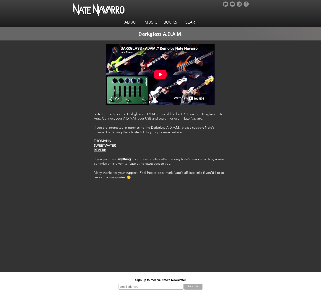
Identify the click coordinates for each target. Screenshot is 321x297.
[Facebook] (246, 4)
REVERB (100, 150)
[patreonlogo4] (225, 4)
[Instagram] (239, 4)
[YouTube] (232, 4)
